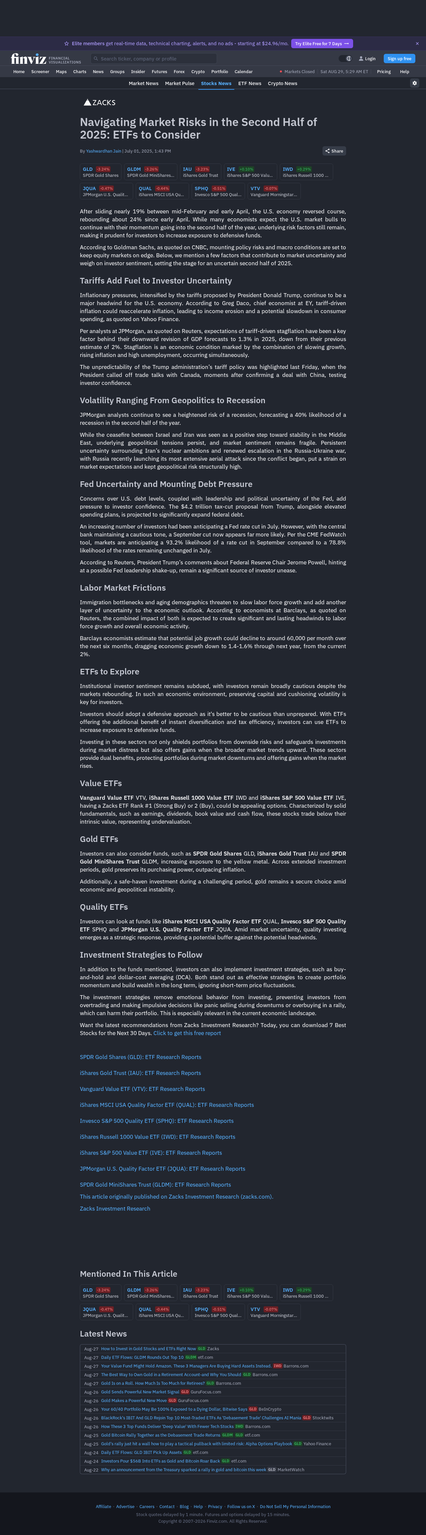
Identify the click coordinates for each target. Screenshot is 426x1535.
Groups (117, 71)
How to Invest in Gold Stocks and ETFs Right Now (148, 1348)
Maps (61, 71)
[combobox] (154, 58)
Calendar (244, 71)
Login (370, 58)
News (98, 71)
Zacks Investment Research (115, 1208)
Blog (184, 1506)
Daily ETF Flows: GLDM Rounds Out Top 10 (142, 1357)
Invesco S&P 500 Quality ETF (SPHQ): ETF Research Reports (157, 1120)
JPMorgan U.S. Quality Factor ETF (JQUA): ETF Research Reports (162, 1168)
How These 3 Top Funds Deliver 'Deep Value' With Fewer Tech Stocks (167, 1426)
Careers (146, 1506)
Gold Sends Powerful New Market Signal (140, 1391)
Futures (159, 71)
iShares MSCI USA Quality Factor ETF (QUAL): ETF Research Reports (167, 1105)
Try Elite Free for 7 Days (318, 43)
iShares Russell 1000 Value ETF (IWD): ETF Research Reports (157, 1136)
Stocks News (216, 83)
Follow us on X (241, 1506)
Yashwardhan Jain (103, 151)
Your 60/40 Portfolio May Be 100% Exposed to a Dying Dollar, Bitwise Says (174, 1409)
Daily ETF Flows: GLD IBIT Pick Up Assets (141, 1452)
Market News (143, 83)
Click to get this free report (187, 1033)
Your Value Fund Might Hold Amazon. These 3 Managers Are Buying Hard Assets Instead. (186, 1365)
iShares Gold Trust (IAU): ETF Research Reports (140, 1073)
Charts (79, 71)
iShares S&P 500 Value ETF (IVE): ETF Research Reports (151, 1152)
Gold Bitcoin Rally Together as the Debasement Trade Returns (160, 1435)
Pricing (384, 71)
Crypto (198, 71)
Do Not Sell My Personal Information (295, 1506)
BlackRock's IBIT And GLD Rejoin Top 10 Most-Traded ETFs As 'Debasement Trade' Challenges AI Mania (201, 1417)
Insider (138, 71)
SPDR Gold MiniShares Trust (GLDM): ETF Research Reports (155, 1184)
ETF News (249, 83)
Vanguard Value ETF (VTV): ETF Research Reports (142, 1089)
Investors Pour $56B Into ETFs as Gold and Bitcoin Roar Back (160, 1461)
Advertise (125, 1506)
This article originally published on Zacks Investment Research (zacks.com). (177, 1196)
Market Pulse (179, 83)
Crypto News (282, 83)
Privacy (215, 1506)
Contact (167, 1506)
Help (404, 71)
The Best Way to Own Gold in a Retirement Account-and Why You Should (171, 1374)
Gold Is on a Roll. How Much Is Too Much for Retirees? (153, 1383)
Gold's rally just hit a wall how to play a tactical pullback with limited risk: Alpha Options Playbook (196, 1443)
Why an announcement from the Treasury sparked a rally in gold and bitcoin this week (183, 1469)
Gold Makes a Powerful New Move (134, 1400)
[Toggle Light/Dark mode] (345, 58)
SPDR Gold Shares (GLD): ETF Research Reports (140, 1057)
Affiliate (103, 1506)
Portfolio (219, 71)
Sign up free (399, 58)
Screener (40, 71)
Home (19, 71)
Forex (179, 71)
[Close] (417, 43)
